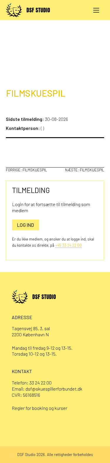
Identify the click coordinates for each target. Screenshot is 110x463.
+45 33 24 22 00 (68, 245)
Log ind (25, 225)
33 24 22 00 (40, 382)
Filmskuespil (35, 93)
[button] (96, 10)
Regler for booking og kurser (39, 408)
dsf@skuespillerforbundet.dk (54, 388)
